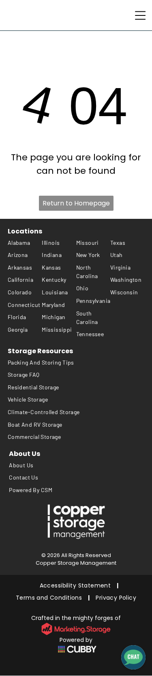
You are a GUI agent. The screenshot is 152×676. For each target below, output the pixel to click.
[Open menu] (140, 15)
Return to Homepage (76, 203)
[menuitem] (25, 242)
